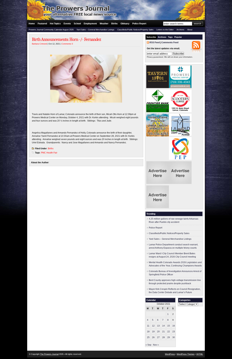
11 (148, 325)
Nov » (156, 345)
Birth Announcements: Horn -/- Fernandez (66, 39)
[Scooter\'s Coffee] (180, 111)
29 (168, 337)
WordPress (170, 354)
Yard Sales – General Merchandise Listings (95, 30)
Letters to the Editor (165, 30)
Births (114, 23)
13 (158, 325)
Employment (90, 23)
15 (168, 325)
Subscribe (151, 37)
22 (168, 331)
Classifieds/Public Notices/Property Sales (135, 30)
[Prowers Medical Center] (180, 87)
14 (163, 325)
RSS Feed (155, 42)
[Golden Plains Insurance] (157, 135)
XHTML (199, 354)
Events (67, 23)
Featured (42, 23)
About (189, 30)
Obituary (125, 23)
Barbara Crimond (39, 44)
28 (163, 337)
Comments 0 (67, 44)
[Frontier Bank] (157, 111)
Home (32, 23)
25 (148, 337)
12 (153, 325)
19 (153, 331)
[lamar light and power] (180, 135)
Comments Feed (169, 42)
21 (163, 331)
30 (173, 337)
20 (158, 331)
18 (148, 331)
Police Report (139, 23)
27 (158, 337)
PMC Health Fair (49, 152)
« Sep (148, 345)
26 (153, 337)
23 (173, 331)
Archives (180, 30)
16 (173, 325)
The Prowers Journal (49, 354)
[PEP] (180, 159)
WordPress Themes (185, 354)
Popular (178, 37)
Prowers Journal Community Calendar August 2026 (51, 30)
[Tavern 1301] (157, 87)
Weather (104, 23)
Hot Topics (55, 23)
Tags (170, 37)
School (77, 23)
